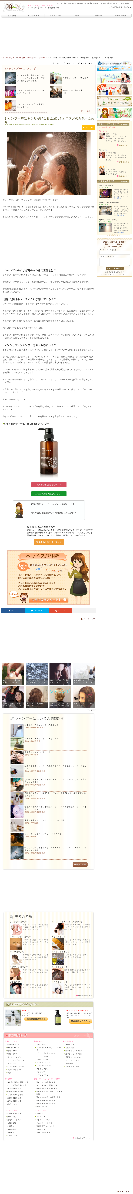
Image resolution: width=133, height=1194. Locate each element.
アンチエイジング (60, 967)
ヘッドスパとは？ (14, 1113)
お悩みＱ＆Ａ (12, 1136)
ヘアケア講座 (33, 15)
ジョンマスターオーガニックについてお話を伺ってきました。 (116, 157)
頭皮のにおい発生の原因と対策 (48, 1097)
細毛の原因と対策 (14, 1088)
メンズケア (15, 982)
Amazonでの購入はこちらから (47, 494)
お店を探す (12, 15)
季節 (9, 1073)
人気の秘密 (11, 1123)
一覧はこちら (85, 111)
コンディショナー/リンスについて (67, 922)
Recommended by (83, 710)
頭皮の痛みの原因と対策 (45, 1103)
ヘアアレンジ (55, 15)
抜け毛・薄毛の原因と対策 (17, 1082)
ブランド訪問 (111, 153)
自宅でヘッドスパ (14, 1120)
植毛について (12, 1104)
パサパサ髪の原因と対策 (16, 1085)
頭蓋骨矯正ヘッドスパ (45, 1126)
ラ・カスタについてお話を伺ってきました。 (116, 173)
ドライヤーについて (15, 1063)
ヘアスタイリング (60, 982)
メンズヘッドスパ (43, 1120)
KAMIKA (25, 1011)
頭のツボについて (43, 1106)
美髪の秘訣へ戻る (85, 995)
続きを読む (117, 198)
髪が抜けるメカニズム (74, 1054)
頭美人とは (127, 7)
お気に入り (89, 127)
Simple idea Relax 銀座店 (110, 203)
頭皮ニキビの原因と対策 (45, 1082)
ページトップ (88, 619)
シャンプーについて (19, 922)
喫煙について (12, 1054)
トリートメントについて (21, 937)
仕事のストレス (13, 1044)
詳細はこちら (123, 145)
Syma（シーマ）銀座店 (108, 220)
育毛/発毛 (69, 1063)
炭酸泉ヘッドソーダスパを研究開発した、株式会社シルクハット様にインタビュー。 (116, 139)
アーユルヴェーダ (43, 1132)
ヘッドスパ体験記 (72, 1067)
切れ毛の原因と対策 (15, 1092)
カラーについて (59, 937)
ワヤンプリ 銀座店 (106, 185)
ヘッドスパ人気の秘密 (115, 7)
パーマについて (17, 952)
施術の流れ (11, 1129)
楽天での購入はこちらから (48, 485)
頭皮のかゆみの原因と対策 (46, 1088)
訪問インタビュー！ (113, 134)
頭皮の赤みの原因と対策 (45, 1100)
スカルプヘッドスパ (44, 1123)
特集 (77, 15)
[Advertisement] (66, 37)
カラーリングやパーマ (16, 1060)
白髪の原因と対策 (14, 1098)
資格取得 (10, 1132)
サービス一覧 (120, 15)
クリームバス (41, 1117)
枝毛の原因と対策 (14, 1101)
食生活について (13, 1048)
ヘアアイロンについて (16, 1067)
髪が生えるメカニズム (74, 1051)
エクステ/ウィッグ (14, 1070)
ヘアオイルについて (61, 952)
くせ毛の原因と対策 (15, 1095)
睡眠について (12, 1051)
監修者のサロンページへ (47, 542)
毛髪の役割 (69, 1048)
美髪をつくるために (73, 1057)
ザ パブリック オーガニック (77, 1011)
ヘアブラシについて (19, 967)
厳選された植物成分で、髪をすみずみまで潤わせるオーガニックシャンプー (79, 1015)
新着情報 (99, 15)
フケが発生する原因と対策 (46, 1085)
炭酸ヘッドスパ (42, 1113)
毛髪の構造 (69, 1044)
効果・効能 (11, 1117)
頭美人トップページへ (83, 1138)
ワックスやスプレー (15, 1057)
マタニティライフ (72, 1060)
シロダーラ (40, 1129)
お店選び (10, 1126)
